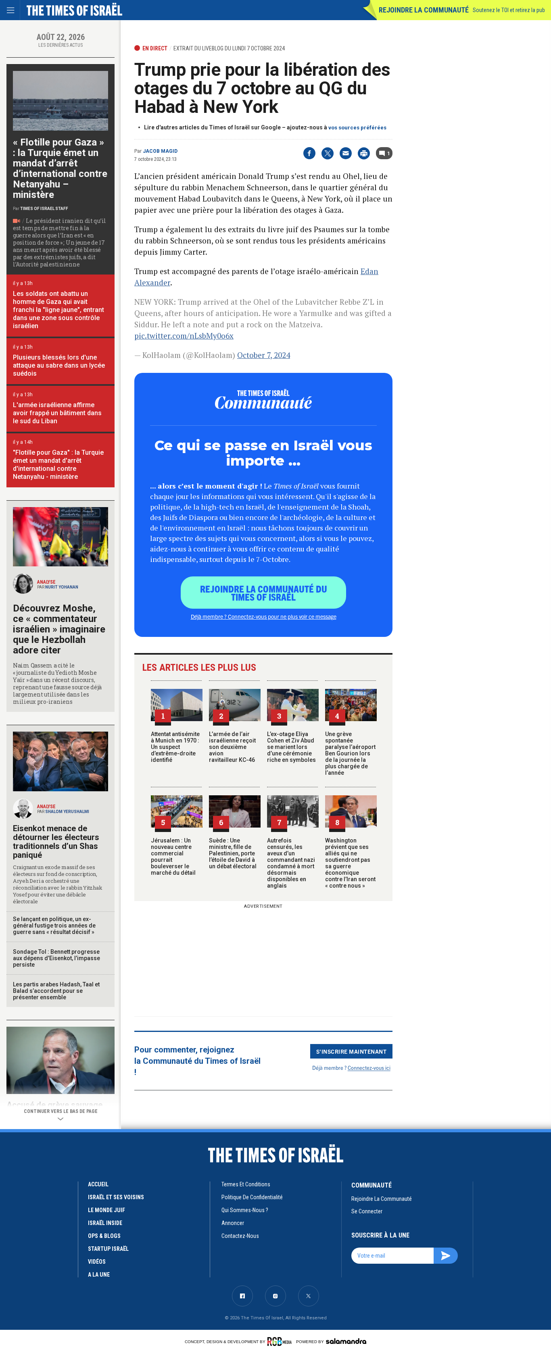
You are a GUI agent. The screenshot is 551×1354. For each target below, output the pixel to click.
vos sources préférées (357, 128)
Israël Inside (105, 1223)
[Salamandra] (346, 1341)
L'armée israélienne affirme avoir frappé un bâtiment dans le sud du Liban (57, 413)
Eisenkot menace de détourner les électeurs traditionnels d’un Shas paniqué (56, 842)
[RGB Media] (280, 1341)
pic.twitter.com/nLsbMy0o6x (184, 336)
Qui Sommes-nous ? (244, 1210)
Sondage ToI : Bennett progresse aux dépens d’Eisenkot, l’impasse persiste (56, 958)
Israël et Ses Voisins (116, 1197)
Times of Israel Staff (44, 208)
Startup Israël (108, 1249)
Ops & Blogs (104, 1236)
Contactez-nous (240, 1236)
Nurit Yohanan (61, 587)
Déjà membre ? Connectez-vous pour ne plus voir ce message (263, 616)
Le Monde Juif (106, 1210)
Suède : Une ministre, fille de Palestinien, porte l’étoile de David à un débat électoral (233, 853)
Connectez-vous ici (369, 1067)
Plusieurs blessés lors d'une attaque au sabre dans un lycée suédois (59, 365)
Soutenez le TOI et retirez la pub (509, 10)
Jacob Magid (160, 151)
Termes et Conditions (245, 1184)
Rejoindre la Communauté (424, 10)
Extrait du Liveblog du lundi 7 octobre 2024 (229, 48)
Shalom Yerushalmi (67, 811)
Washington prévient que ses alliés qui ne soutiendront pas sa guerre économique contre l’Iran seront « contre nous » (350, 863)
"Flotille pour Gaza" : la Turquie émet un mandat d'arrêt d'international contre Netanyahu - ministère (58, 464)
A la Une (99, 1274)
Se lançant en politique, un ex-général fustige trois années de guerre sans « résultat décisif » (54, 925)
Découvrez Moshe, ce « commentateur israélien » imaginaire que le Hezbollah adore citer (59, 629)
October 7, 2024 (263, 355)
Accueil (98, 1184)
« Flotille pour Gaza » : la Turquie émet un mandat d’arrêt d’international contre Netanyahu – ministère (60, 168)
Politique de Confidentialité (252, 1197)
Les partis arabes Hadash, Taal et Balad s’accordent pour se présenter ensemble (56, 990)
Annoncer (232, 1223)
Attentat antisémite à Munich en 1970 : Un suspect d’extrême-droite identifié (175, 747)
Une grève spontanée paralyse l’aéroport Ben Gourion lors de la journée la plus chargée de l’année (350, 753)
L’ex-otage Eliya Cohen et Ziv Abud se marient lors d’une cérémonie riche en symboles (291, 747)
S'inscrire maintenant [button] (351, 1051)
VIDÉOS (97, 1261)
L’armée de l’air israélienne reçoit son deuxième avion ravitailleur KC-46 (232, 747)
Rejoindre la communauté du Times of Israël (263, 592)
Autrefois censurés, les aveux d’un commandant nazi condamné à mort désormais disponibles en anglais (291, 863)
